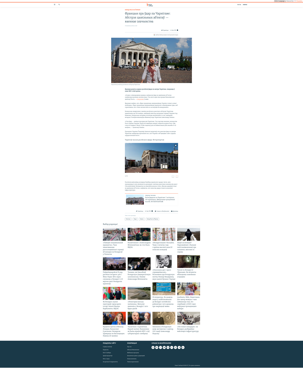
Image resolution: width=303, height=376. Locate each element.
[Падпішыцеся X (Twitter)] (160, 347)
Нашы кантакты (131, 358)
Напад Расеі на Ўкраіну (132, 10)
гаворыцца (140, 99)
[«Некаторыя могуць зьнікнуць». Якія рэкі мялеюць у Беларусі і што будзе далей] (139, 293)
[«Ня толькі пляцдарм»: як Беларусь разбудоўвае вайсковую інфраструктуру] (188, 318)
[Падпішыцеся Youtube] (164, 347)
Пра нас (129, 346)
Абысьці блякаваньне (133, 349)
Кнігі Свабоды (107, 352)
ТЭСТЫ (239, 4)
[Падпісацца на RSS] (182, 347)
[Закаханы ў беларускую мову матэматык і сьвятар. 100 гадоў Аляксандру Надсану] (163, 318)
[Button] (165, 30)
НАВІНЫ (245, 4)
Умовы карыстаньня (133, 361)
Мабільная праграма (133, 352)
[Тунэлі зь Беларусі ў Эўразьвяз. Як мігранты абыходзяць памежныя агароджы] (188, 261)
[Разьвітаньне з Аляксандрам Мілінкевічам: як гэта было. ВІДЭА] (139, 234)
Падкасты (105, 349)
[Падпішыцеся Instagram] (175, 347)
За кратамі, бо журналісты (110, 361)
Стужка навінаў (107, 346)
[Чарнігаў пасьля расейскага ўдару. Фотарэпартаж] (151, 158)
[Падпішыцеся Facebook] (156, 347)
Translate (299, 1)
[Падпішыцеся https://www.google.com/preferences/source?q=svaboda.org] (153, 347)
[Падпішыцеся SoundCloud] (171, 347)
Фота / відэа (106, 358)
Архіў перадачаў (107, 355)
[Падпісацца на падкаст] (167, 347)
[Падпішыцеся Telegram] (179, 347)
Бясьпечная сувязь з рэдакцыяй (136, 355)
